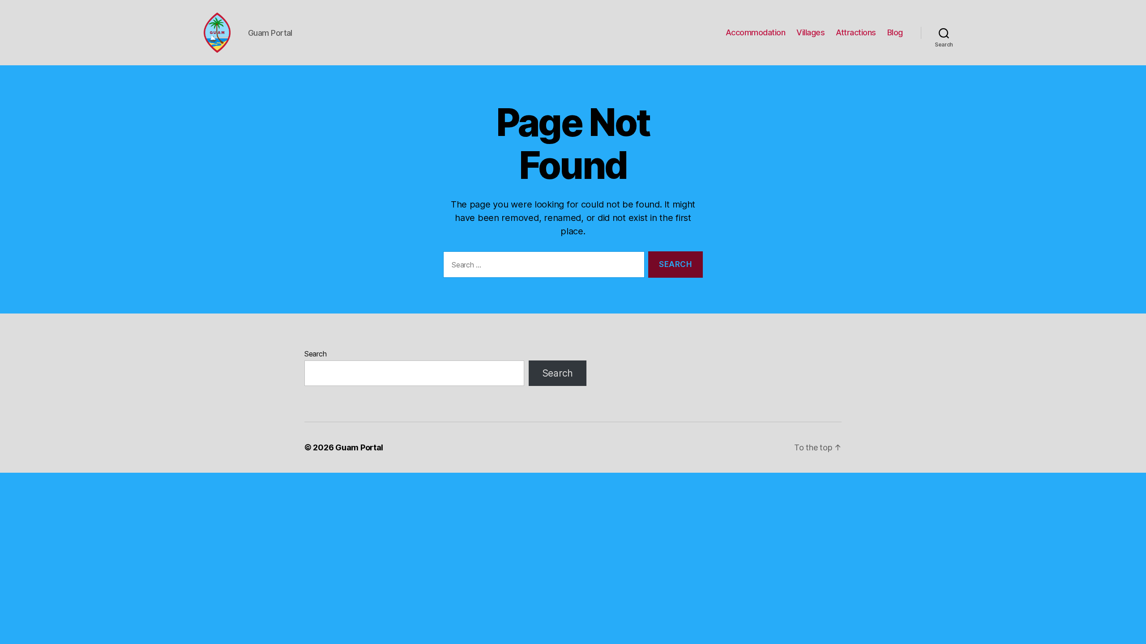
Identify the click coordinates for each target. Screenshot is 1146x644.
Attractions (856, 32)
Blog (895, 32)
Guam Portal (359, 447)
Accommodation (756, 32)
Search (315, 353)
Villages (810, 32)
